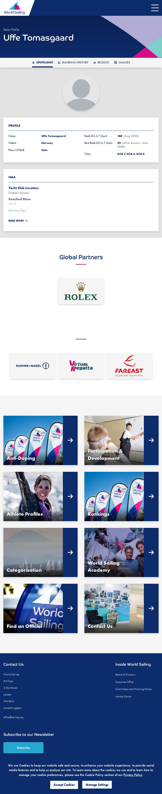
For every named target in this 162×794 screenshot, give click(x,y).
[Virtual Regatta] (81, 366)
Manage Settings (97, 784)
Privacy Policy (132, 775)
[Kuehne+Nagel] (32, 366)
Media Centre (123, 696)
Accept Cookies (64, 784)
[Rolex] (81, 291)
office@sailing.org (13, 717)
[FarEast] (129, 366)
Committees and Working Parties (133, 689)
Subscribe (23, 747)
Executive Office (124, 682)
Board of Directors (125, 674)
